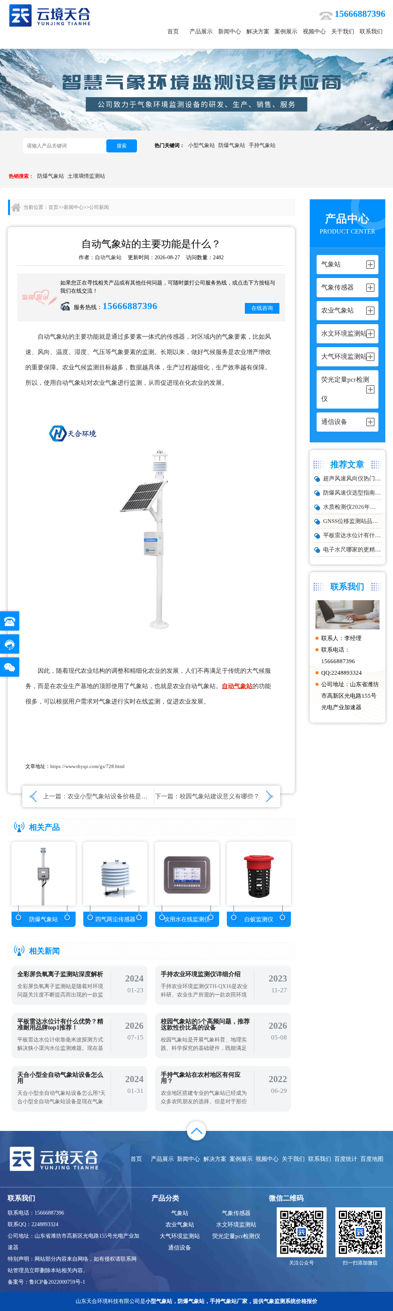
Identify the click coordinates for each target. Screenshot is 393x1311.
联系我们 (371, 31)
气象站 (179, 1213)
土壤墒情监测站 (86, 176)
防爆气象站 (231, 145)
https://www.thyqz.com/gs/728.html (87, 766)
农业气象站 (179, 1225)
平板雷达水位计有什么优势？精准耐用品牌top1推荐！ (352, 535)
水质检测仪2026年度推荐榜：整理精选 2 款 (352, 507)
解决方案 (257, 31)
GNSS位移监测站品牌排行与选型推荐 (352, 521)
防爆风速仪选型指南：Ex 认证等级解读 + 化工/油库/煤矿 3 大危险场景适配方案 (352, 493)
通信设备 (179, 1248)
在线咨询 (262, 308)
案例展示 (285, 31)
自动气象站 (108, 257)
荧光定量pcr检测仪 (236, 1236)
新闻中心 (229, 31)
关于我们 (342, 31)
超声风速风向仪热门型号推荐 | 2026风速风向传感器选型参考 (352, 478)
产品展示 (201, 31)
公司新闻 (99, 207)
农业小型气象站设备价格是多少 (111, 796)
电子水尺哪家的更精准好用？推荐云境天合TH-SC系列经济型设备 (352, 549)
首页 (173, 31)
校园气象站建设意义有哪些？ (219, 796)
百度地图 (371, 1159)
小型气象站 (201, 145)
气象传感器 (236, 1213)
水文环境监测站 (236, 1225)
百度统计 (345, 1159)
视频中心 (314, 31)
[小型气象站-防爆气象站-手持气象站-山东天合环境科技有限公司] (50, 15)
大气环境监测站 (180, 1236)
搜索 (122, 146)
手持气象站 (262, 145)
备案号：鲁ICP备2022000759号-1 (46, 1282)
